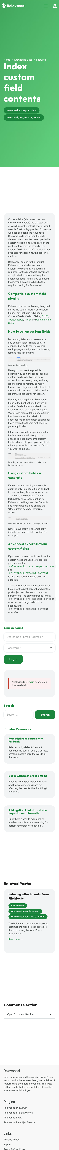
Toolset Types (15, 319)
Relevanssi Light (13, 1117)
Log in (31, 681)
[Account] (55, 6)
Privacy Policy (12, 1139)
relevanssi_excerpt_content (28, 573)
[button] (46, 6)
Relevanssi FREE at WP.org (18, 1112)
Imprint (7, 1144)
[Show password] (51, 648)
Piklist (28, 319)
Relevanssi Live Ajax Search (19, 1122)
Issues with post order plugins (27, 775)
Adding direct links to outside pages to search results (27, 812)
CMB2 (45, 316)
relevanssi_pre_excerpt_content (31, 566)
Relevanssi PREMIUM (15, 1107)
